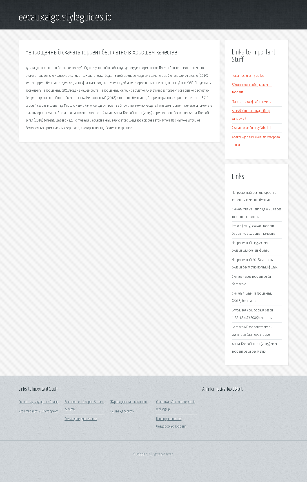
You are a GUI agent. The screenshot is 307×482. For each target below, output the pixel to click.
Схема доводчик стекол (81, 419)
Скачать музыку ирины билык (38, 402)
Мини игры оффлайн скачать (251, 102)
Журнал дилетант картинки (128, 402)
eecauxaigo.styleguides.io (65, 17)
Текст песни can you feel (248, 76)
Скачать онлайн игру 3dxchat (251, 128)
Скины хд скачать (122, 411)
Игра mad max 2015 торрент (38, 411)
